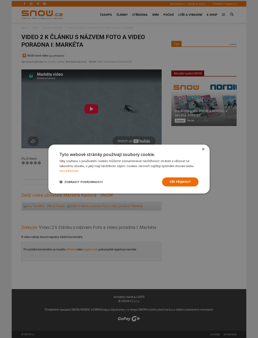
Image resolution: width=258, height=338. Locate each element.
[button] (81, 182)
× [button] (203, 149)
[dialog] (129, 169)
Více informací (68, 171)
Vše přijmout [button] (180, 182)
